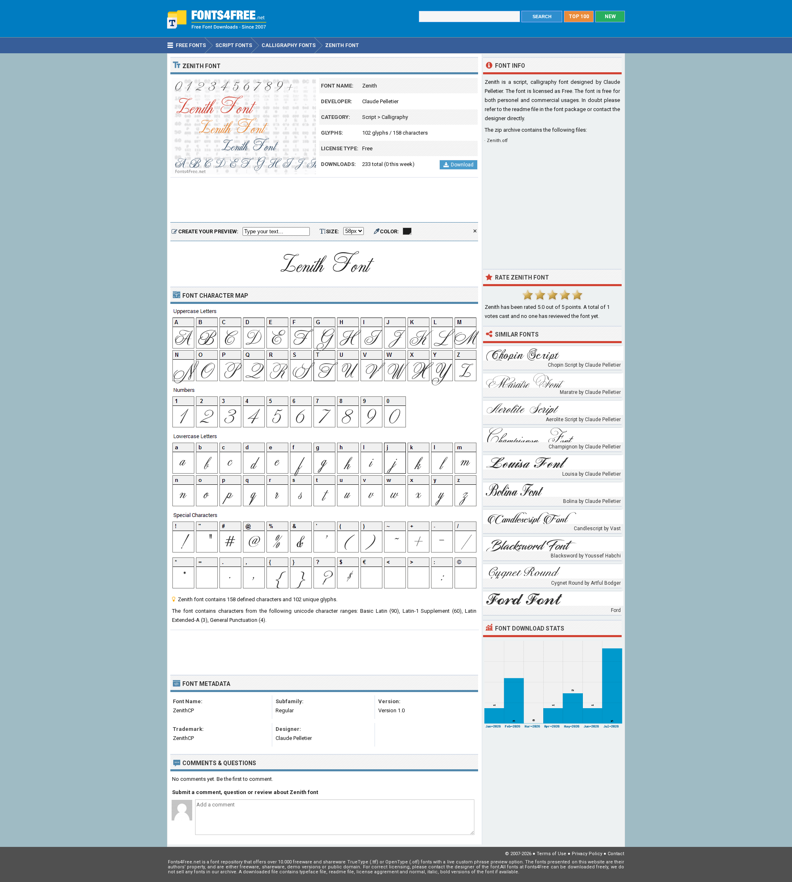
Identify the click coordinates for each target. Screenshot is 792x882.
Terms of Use (551, 853)
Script (369, 117)
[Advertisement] (324, 200)
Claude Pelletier (380, 101)
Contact (616, 853)
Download (462, 165)
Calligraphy (395, 117)
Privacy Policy (587, 853)
